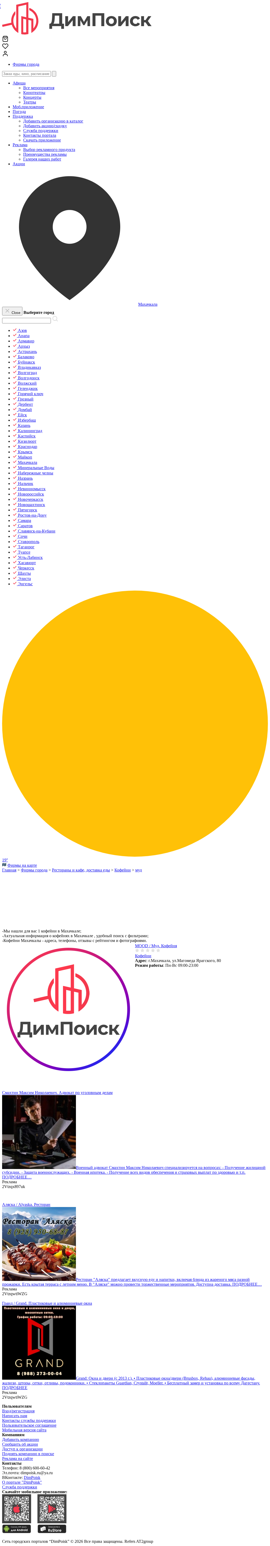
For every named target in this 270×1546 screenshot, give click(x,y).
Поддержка (23, 116)
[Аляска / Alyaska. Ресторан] (39, 1279)
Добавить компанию (20, 1439)
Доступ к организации (22, 1449)
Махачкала (147, 304)
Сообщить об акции (20, 1444)
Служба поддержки (19, 1487)
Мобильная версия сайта (24, 1430)
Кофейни (143, 956)
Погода (19, 111)
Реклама (20, 145)
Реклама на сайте (17, 1458)
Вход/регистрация (18, 1411)
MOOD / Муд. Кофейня (156, 946)
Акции (19, 164)
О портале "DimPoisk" (22, 1482)
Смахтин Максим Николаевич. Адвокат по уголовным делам (57, 1092)
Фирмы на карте (22, 865)
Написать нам (14, 1415)
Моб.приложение (28, 107)
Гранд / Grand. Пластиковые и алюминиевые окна (47, 1303)
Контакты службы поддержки (29, 1420)
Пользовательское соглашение (29, 1425)
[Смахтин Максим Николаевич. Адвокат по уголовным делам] (39, 1167)
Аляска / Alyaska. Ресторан (26, 1204)
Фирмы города (26, 64)
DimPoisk (32, 1477)
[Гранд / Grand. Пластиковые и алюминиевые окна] (39, 1378)
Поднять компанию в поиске (28, 1453)
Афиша (19, 83)
